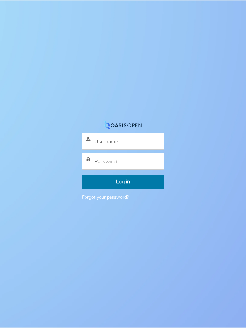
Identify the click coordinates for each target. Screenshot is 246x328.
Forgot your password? (105, 197)
